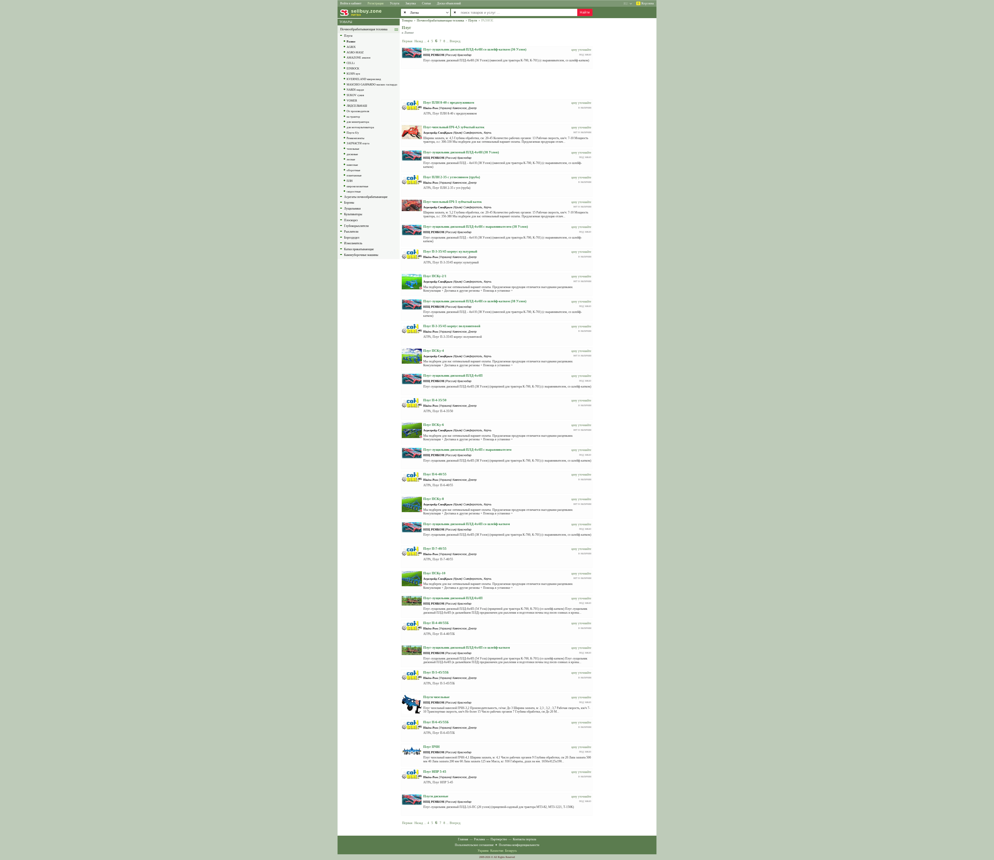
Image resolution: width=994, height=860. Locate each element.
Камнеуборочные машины (361, 255)
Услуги (394, 3)
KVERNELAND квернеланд (364, 79)
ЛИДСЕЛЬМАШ (357, 105)
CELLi (351, 62)
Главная (463, 839)
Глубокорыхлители (356, 226)
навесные (352, 164)
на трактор (353, 116)
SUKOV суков (355, 95)
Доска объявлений (449, 3)
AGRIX (351, 46)
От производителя (358, 111)
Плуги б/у (353, 132)
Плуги (348, 36)
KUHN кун (353, 73)
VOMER (352, 100)
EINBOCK (353, 68)
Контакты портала (524, 839)
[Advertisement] (627, 96)
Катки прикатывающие (359, 249)
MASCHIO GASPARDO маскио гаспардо (372, 84)
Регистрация (376, 3)
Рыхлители (351, 231)
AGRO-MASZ (355, 52)
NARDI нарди (355, 89)
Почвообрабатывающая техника (364, 29)
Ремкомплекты (355, 138)
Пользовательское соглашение (474, 845)
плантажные (354, 175)
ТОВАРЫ (345, 22)
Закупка (410, 3)
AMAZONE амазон (358, 57)
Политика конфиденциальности (519, 845)
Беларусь (511, 850)
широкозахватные (357, 186)
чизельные (353, 148)
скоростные (354, 191)
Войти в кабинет (350, 3)
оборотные (353, 170)
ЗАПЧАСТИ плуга (358, 143)
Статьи (426, 3)
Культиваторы (353, 214)
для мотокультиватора (360, 127)
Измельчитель (353, 243)
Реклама (479, 839)
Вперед (455, 41)
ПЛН (350, 180)
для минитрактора (358, 121)
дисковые (352, 154)
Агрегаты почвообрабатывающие (366, 197)
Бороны (349, 202)
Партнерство (499, 839)
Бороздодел (351, 237)
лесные (351, 159)
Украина (483, 850)
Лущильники (352, 208)
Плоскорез (351, 220)
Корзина (645, 3)
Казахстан (496, 850)
